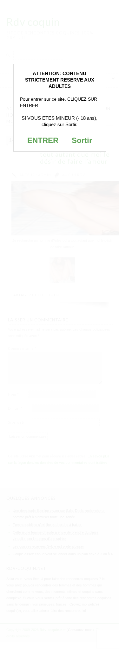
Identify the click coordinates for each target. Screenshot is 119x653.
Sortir (82, 140)
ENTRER (42, 140)
